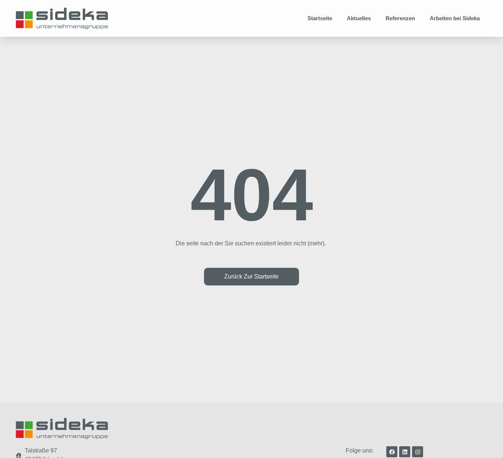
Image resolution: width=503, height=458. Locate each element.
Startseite (319, 18)
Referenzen (400, 18)
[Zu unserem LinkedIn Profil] (404, 451)
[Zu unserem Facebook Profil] (391, 451)
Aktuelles (359, 18)
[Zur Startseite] (62, 18)
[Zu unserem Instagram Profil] (417, 451)
